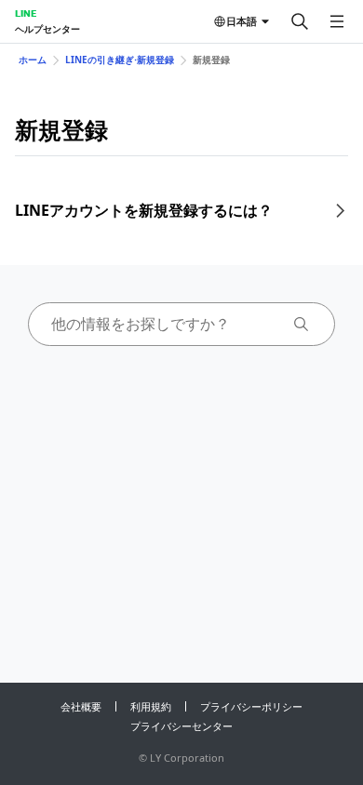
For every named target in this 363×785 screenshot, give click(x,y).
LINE (25, 13)
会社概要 (80, 706)
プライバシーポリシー (251, 706)
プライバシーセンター (181, 726)
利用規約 (150, 706)
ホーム (33, 59)
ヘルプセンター (47, 28)
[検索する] (299, 21)
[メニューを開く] (337, 21)
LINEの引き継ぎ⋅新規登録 (119, 59)
